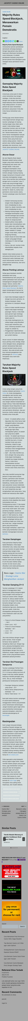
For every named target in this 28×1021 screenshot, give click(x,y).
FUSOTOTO (5, 972)
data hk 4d (5, 975)
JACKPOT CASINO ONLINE (10, 149)
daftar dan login (16, 981)
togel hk (4, 1003)
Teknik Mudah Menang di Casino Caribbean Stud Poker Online (13, 837)
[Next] (23, 839)
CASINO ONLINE (6, 11)
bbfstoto (5, 534)
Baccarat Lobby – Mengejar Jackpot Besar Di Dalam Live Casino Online (21, 812)
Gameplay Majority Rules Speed (11, 789)
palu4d (4, 999)
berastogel (5, 715)
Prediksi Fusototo (7, 977)
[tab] (10, 847)
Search (4, 924)
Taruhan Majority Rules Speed (11, 798)
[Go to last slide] (4, 839)
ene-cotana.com (13, 755)
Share (20, 41)
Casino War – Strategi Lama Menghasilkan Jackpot (14, 576)
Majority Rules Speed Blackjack (11, 795)
